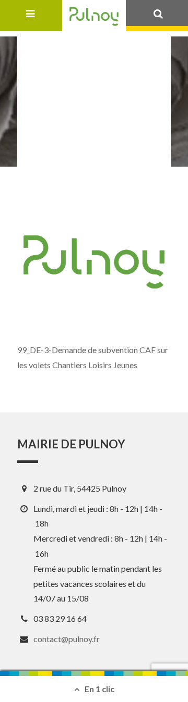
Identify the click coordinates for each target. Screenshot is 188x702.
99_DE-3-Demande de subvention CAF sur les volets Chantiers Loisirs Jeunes (92, 357)
